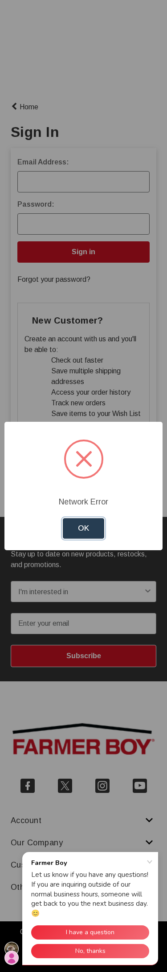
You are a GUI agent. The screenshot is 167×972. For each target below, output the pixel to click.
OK (83, 528)
